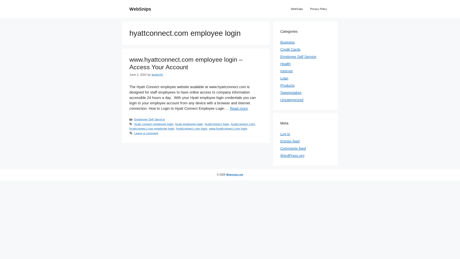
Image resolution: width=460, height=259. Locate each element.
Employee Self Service (149, 119)
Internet (286, 71)
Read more (239, 108)
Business (287, 42)
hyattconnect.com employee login (151, 128)
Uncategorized (291, 100)
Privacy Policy (318, 8)
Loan (284, 78)
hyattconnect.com (243, 124)
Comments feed (293, 148)
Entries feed (290, 141)
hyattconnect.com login (191, 128)
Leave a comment (146, 133)
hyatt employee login (189, 124)
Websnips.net (234, 174)
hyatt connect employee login (153, 124)
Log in (285, 134)
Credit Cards (290, 49)
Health (285, 64)
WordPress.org (292, 156)
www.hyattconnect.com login (228, 128)
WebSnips (140, 9)
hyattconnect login (217, 124)
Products (287, 85)
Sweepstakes (291, 93)
